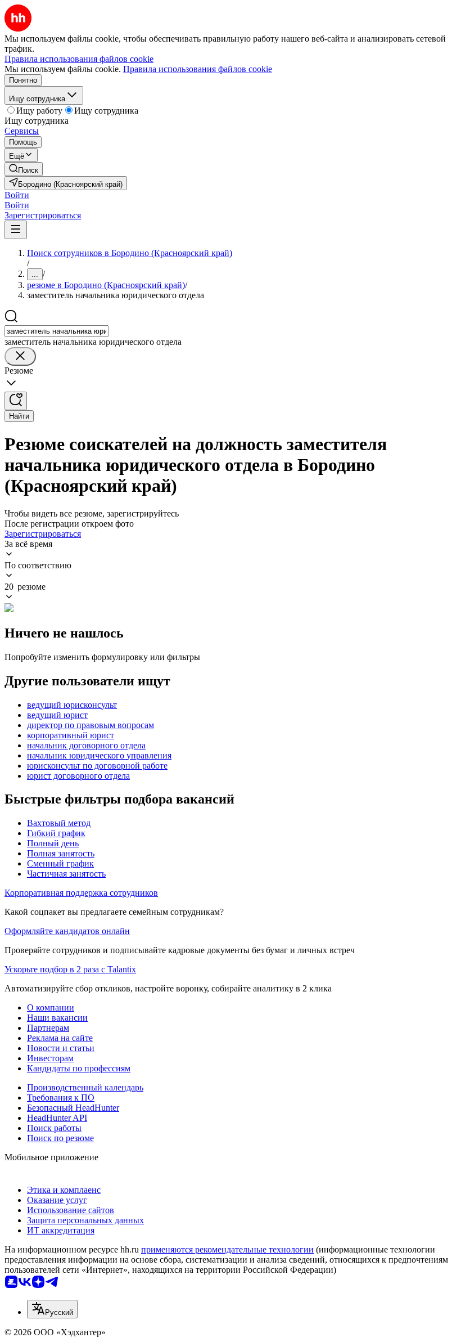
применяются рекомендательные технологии (227, 1249)
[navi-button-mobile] (15, 230)
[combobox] (56, 331)
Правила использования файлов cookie (197, 69)
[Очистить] (20, 356)
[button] (16, 195)
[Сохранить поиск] (15, 401)
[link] (23, 169)
